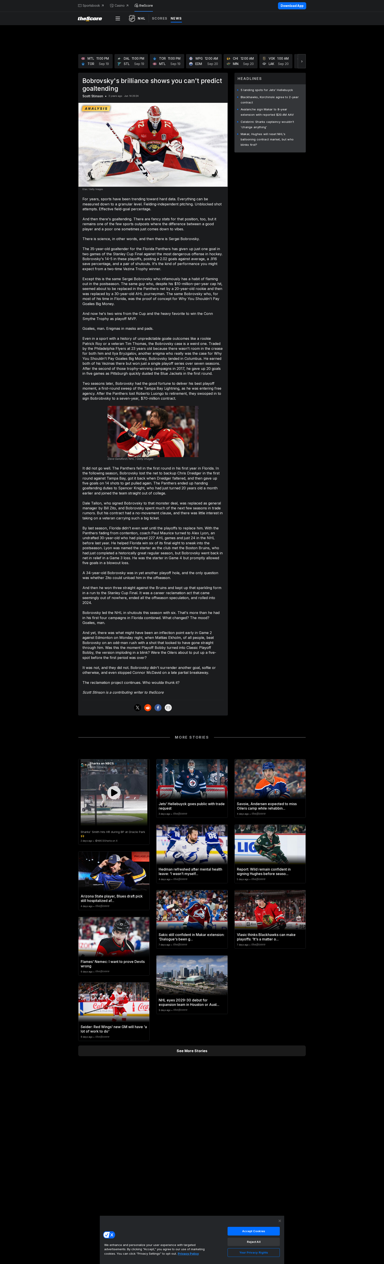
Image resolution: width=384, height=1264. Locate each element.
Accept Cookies (253, 1231)
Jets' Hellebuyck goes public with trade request (192, 806)
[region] (192, 1239)
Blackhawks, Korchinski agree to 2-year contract (270, 99)
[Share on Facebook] (158, 707)
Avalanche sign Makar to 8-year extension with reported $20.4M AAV (267, 111)
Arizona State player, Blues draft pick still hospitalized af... (112, 898)
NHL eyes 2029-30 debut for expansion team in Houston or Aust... (189, 1002)
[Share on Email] (168, 707)
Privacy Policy (188, 1253)
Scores (160, 18)
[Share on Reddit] (147, 707)
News (176, 18)
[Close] (279, 1220)
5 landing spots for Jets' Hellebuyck (267, 90)
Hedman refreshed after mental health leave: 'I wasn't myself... (190, 871)
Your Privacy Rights (253, 1252)
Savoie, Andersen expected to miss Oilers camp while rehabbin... (267, 806)
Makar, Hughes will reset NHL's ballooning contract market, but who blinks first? (267, 139)
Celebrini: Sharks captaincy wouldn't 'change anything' (267, 124)
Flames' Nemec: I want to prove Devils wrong (113, 963)
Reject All (254, 1242)
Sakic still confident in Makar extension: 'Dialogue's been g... (191, 936)
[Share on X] (137, 707)
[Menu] (118, 18)
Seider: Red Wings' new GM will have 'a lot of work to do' (114, 1029)
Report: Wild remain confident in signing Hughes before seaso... (264, 871)
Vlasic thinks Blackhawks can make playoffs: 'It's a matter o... (266, 936)
